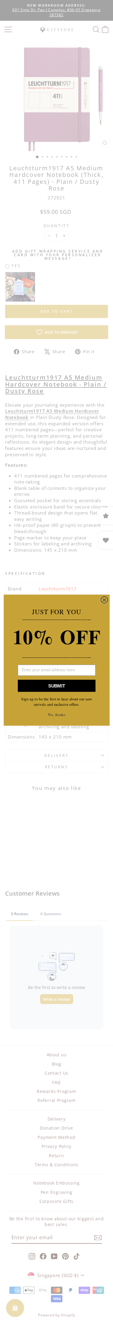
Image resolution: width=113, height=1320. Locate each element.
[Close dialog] (104, 599)
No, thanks (56, 714)
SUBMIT (56, 685)
